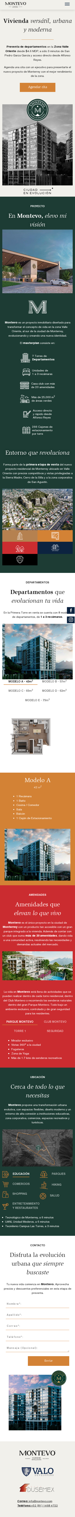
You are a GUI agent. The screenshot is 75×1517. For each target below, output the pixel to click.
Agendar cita (37, 87)
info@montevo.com (34, 1501)
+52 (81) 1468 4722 (37, 1505)
